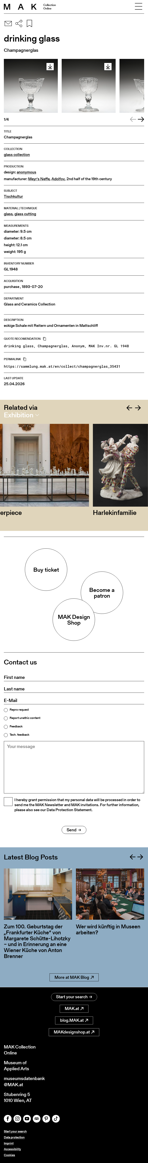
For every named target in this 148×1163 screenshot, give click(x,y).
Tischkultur (13, 196)
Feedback (16, 726)
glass (8, 214)
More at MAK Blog (72, 977)
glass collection (17, 154)
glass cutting (25, 214)
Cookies (9, 1155)
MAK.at (72, 1009)
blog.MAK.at (72, 1020)
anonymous (26, 172)
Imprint (8, 1143)
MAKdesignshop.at (72, 1032)
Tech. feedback (19, 734)
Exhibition (18, 415)
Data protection (14, 1137)
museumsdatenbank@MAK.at (24, 1081)
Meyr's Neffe (39, 179)
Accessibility (12, 1149)
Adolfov (58, 179)
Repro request (19, 709)
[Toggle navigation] (138, 6)
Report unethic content (25, 718)
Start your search (72, 997)
